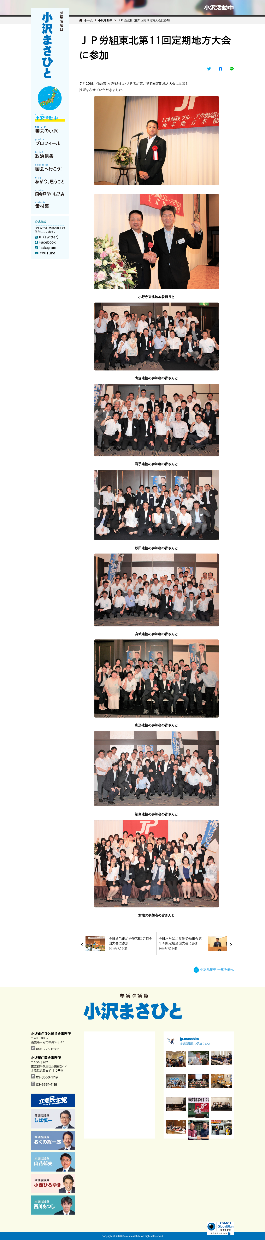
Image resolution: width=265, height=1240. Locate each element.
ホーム (88, 20)
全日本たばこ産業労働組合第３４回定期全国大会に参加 (180, 940)
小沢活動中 (105, 20)
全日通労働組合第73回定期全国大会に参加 (130, 940)
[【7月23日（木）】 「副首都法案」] (176, 1130)
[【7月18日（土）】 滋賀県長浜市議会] (198, 1130)
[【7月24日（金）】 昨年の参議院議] (221, 1107)
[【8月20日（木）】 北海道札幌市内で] (198, 1061)
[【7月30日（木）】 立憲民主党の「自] (198, 1084)
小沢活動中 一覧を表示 (217, 969)
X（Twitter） (49, 237)
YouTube (47, 253)
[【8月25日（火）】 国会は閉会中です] (176, 1061)
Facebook (47, 242)
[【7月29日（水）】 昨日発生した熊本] (176, 1107)
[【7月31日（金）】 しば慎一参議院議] (221, 1084)
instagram (47, 247)
